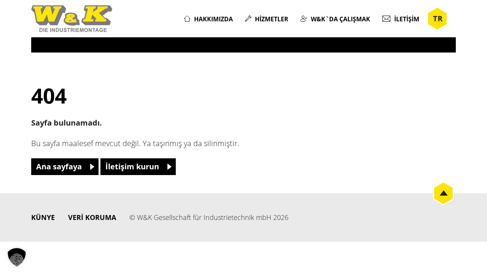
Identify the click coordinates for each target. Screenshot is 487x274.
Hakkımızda (213, 19)
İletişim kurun (132, 166)
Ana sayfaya (59, 166)
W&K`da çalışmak (340, 19)
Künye (43, 217)
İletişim (406, 19)
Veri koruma (92, 217)
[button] (16, 257)
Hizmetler (271, 19)
